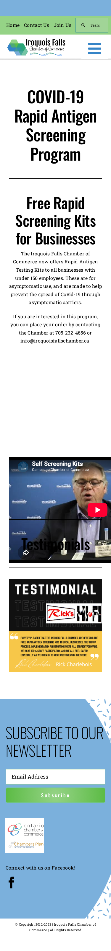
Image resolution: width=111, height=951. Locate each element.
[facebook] (11, 882)
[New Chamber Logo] (36, 39)
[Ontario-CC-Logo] (25, 825)
